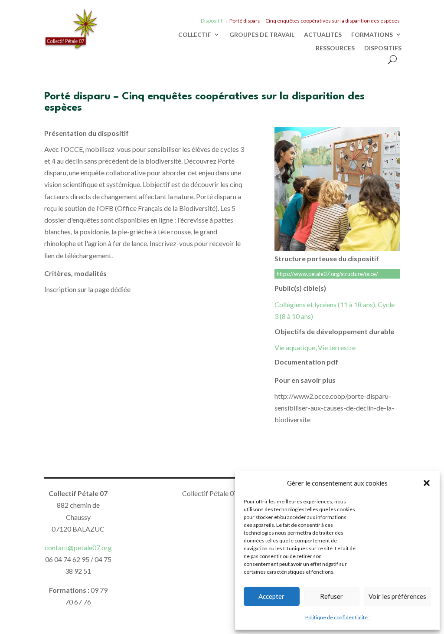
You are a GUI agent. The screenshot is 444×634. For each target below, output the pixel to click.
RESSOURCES (335, 48)
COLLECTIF (194, 34)
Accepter (271, 596)
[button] (426, 483)
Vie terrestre (337, 347)
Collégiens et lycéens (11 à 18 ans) (324, 304)
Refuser (331, 596)
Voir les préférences (397, 596)
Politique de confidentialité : (337, 617)
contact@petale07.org (78, 547)
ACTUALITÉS (323, 34)
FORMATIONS (372, 34)
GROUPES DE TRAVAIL (261, 34)
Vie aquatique (294, 347)
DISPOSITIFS (383, 48)
